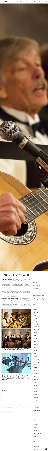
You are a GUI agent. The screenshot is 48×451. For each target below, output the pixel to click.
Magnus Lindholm (30, 138)
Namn (3, 402)
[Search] (39, 275)
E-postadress (14, 402)
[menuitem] (13, 1)
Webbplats (23, 402)
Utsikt (17, 1)
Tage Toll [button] (35, 1)
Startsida (13, 1)
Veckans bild (22, 138)
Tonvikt (40, 1)
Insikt (21, 1)
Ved (43, 1)
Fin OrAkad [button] (30, 1)
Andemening (25, 1)
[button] (45, 275)
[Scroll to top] (46, 449)
